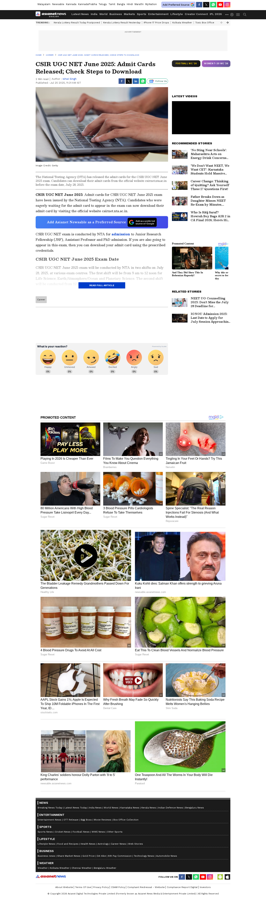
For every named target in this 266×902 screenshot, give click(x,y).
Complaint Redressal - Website (146, 887)
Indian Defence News (170, 807)
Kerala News (148, 807)
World (103, 14)
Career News (118, 843)
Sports (141, 14)
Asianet (51, 876)
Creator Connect (196, 14)
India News (95, 807)
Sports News (45, 831)
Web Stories (135, 843)
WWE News (98, 831)
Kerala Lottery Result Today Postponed (77, 22)
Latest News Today (75, 807)
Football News (81, 831)
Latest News (80, 14)
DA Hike (101, 856)
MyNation (151, 4)
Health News (88, 843)
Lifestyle (176, 14)
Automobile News (166, 856)
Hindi (130, 4)
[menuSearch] (244, 14)
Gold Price (88, 856)
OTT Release (70, 819)
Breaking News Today (50, 807)
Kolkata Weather (182, 22)
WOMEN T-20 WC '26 (216, 63)
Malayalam (43, 4)
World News (111, 807)
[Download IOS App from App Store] (227, 877)
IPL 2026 (216, 14)
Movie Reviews (102, 819)
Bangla (121, 4)
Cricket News (62, 831)
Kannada (71, 4)
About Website (64, 887)
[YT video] (220, 4)
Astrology (103, 843)
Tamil (111, 4)
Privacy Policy (101, 887)
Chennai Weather (82, 868)
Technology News (144, 856)
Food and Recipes (67, 843)
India (94, 14)
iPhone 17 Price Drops (156, 22)
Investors (205, 887)
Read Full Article (101, 285)
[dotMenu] (227, 14)
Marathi (139, 4)
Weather (43, 868)
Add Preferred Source (176, 4)
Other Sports (114, 831)
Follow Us (161, 81)
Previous (222, 22)
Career (41, 299)
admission (121, 234)
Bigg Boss (86, 819)
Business (115, 14)
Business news (46, 856)
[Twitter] (206, 4)
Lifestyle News (46, 843)
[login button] (232, 14)
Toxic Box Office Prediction (211, 22)
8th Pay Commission (120, 856)
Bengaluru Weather (105, 868)
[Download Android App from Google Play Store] (220, 877)
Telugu (103, 4)
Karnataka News (129, 807)
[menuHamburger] (238, 14)
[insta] (227, 4)
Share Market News (68, 856)
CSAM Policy (118, 887)
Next (227, 22)
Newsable (58, 4)
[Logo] (52, 14)
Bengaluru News (194, 807)
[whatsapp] (213, 4)
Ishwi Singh (70, 78)
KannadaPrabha (87, 4)
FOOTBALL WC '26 (186, 63)
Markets (129, 14)
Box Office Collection (125, 819)
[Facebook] (199, 4)
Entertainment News (49, 819)
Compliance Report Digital (182, 887)
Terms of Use (83, 887)
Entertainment (158, 14)
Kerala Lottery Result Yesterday (121, 22)
